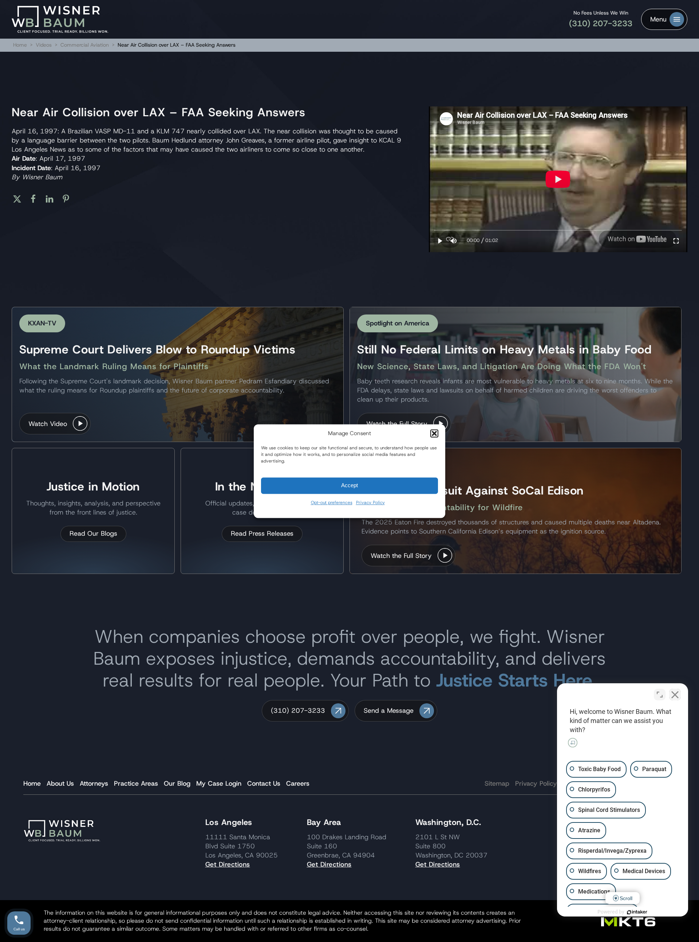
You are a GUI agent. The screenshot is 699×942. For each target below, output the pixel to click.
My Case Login (218, 783)
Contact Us (263, 783)
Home (20, 45)
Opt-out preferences (331, 502)
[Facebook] (36, 199)
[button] (434, 433)
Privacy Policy (370, 502)
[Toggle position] (660, 694)
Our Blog (177, 783)
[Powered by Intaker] (637, 912)
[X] (20, 199)
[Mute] (453, 240)
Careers (297, 783)
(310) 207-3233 (600, 23)
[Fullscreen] (676, 240)
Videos (44, 45)
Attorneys (94, 783)
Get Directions (227, 864)
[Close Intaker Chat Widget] (675, 694)
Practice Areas (136, 783)
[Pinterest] (69, 199)
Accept (349, 485)
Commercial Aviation (85, 45)
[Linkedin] (52, 199)
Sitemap (497, 783)
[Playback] (440, 240)
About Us (60, 783)
